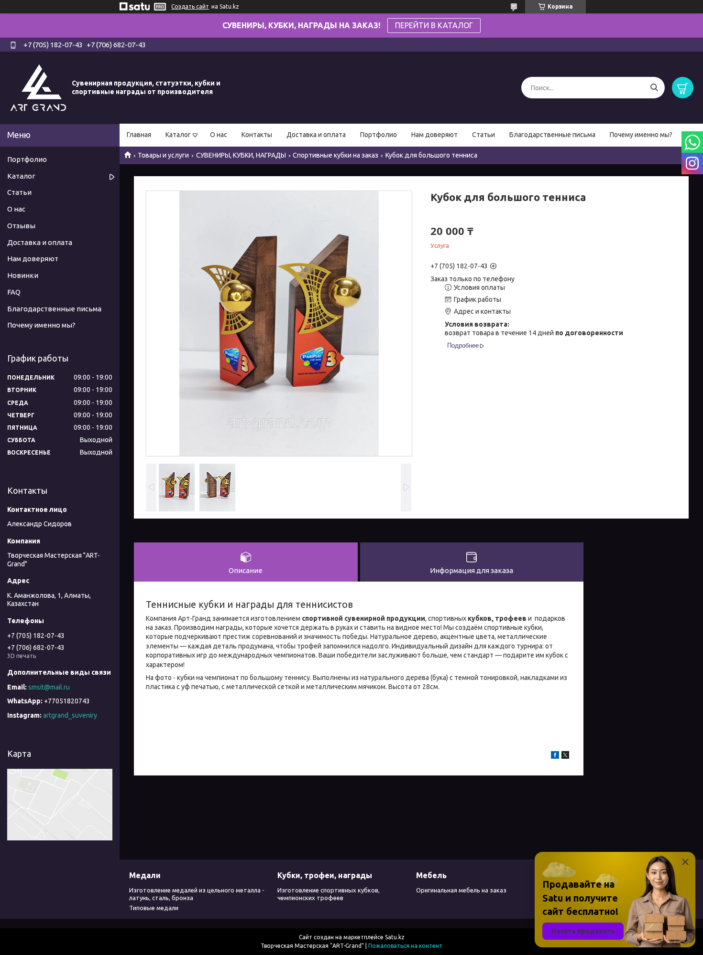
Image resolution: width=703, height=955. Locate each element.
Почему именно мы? (641, 134)
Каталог (178, 134)
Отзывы (21, 226)
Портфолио (378, 134)
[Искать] (654, 87)
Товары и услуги (163, 155)
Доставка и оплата (316, 134)
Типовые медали (153, 907)
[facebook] (555, 756)
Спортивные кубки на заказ (335, 155)
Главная (139, 134)
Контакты (257, 134)
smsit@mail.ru (49, 687)
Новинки (22, 275)
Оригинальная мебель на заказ (461, 890)
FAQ (14, 292)
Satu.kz (395, 937)
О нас (218, 134)
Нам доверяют (434, 134)
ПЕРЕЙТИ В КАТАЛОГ (434, 25)
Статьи (483, 134)
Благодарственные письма (552, 134)
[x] (565, 756)
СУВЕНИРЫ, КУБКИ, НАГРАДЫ (241, 155)
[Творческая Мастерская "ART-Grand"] (38, 87)
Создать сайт (190, 6)
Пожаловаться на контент (405, 946)
